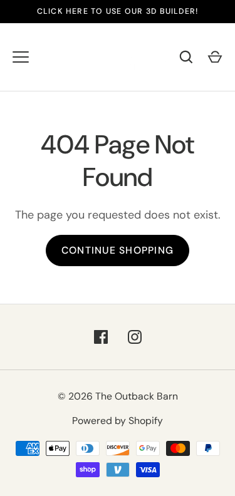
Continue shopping (117, 250)
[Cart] (215, 57)
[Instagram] (135, 337)
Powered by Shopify (117, 420)
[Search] (186, 57)
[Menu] (20, 57)
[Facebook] (101, 337)
